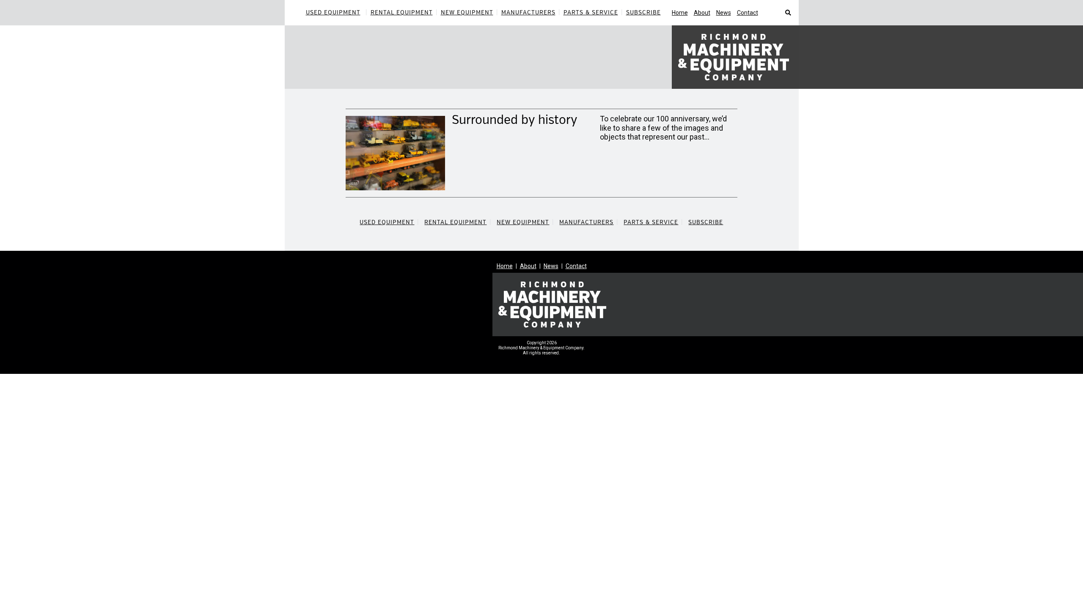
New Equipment (467, 12)
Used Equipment (333, 12)
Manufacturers (528, 12)
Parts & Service (590, 12)
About (702, 12)
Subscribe (643, 12)
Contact (747, 12)
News (723, 12)
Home (680, 12)
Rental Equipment (402, 12)
